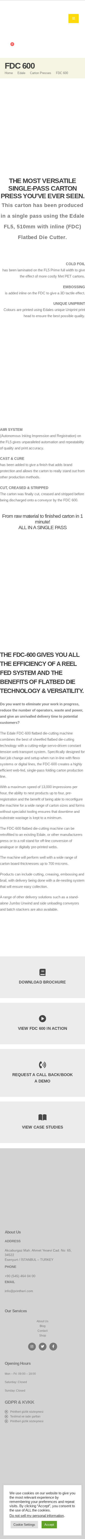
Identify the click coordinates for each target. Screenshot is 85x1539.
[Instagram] (32, 1347)
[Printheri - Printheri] (22, 18)
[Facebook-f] (53, 1347)
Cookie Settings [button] (24, 1524)
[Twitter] (43, 1347)
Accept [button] (49, 1524)
